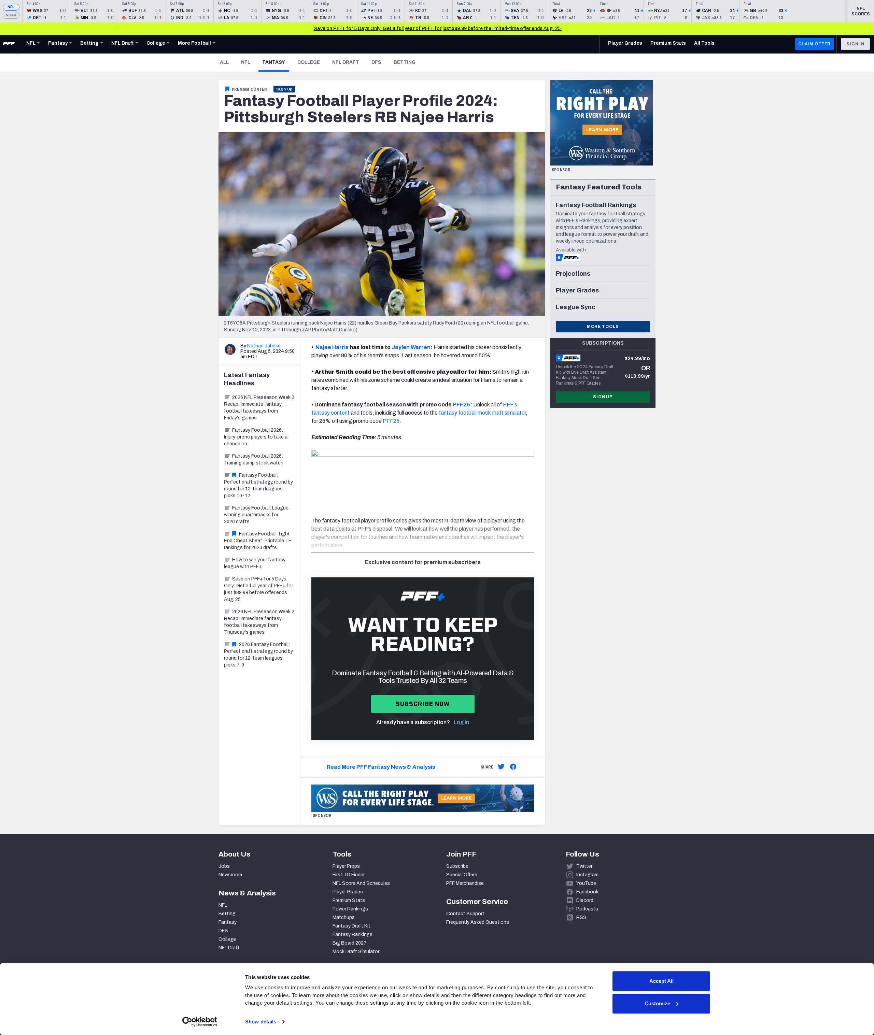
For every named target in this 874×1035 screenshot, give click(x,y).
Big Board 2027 (350, 943)
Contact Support (465, 913)
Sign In (855, 44)
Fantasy (276, 62)
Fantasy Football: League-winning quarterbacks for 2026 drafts (257, 514)
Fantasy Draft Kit (351, 926)
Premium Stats (349, 900)
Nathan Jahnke (264, 345)
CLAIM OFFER (814, 44)
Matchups (344, 917)
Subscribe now (423, 704)
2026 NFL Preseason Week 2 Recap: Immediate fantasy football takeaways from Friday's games (259, 407)
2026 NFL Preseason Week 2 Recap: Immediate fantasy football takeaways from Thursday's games (259, 622)
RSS (581, 917)
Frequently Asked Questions (477, 922)
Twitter (584, 866)
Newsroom (230, 874)
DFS (376, 62)
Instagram (587, 874)
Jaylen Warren (411, 347)
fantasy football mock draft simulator (482, 413)
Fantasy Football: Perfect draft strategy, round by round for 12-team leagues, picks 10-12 (258, 485)
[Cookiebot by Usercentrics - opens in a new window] (200, 1022)
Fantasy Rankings (352, 934)
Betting (404, 62)
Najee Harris (332, 347)
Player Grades (348, 891)
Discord (584, 900)
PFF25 (461, 404)
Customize (657, 1003)
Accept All (661, 981)
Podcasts (587, 908)
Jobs (224, 866)
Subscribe (457, 866)
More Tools (603, 326)
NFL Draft (345, 62)
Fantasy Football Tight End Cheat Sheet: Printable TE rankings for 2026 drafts (258, 540)
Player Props (346, 866)
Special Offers (461, 874)
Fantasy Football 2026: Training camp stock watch (253, 459)
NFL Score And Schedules (361, 883)
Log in (461, 722)
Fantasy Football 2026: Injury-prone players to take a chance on (255, 437)
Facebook (587, 891)
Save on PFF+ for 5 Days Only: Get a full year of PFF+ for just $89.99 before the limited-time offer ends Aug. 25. (438, 28)
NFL (11, 7)
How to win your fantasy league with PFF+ (254, 563)
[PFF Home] (9, 44)
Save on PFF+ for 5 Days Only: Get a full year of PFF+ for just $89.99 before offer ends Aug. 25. (258, 589)
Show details (260, 1021)
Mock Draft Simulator (356, 951)
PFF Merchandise (465, 883)
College (308, 62)
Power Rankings (350, 908)
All (224, 62)
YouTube (586, 883)
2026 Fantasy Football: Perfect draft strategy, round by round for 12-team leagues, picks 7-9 (258, 654)
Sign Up (284, 89)
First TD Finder (349, 874)
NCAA (11, 15)
